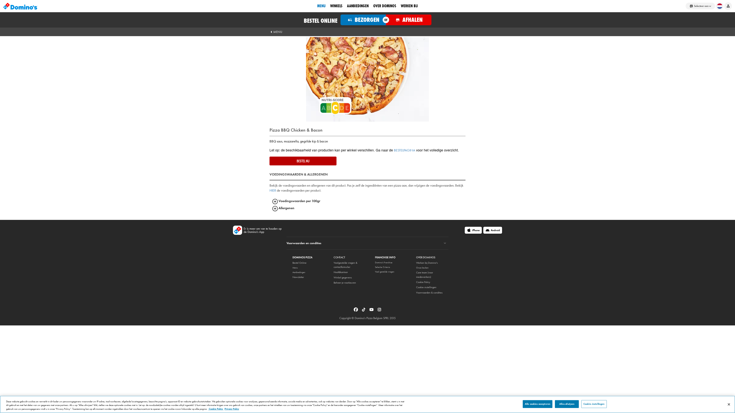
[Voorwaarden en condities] (444, 243)
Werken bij (409, 5)
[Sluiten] (729, 404)
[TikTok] (364, 309)
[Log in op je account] (728, 6)
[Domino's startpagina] (20, 6)
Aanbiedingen (358, 5)
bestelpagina (404, 150)
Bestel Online (299, 262)
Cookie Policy (423, 282)
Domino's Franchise (383, 262)
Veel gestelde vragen (384, 271)
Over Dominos (384, 5)
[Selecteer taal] (720, 6)
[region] (367, 404)
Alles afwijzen (566, 404)
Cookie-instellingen (426, 287)
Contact (339, 257)
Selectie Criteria (382, 267)
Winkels (336, 5)
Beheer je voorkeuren (345, 282)
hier (273, 190)
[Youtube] (372, 309)
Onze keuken (422, 267)
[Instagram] (379, 309)
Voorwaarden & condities (429, 292)
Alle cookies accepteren (537, 404)
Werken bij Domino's (427, 262)
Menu (321, 5)
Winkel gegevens (343, 277)
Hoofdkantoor (341, 272)
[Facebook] (356, 309)
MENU (277, 32)
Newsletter (298, 277)
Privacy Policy (232, 409)
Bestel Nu (303, 161)
